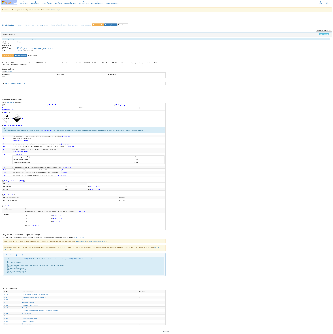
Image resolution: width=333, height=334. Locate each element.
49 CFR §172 (20, 50)
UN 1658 (6, 316)
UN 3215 (6, 302)
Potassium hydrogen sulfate (29, 318)
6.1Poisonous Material (7, 108)
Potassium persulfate (28, 321)
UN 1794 (6, 294)
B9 (3, 139)
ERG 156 (19, 47)
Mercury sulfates (26, 313)
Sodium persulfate (27, 324)
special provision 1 (81, 241)
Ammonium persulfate (28, 308)
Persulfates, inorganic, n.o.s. (30, 302)
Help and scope (55, 10)
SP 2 (18, 49)
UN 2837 (6, 300)
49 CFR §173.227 (95, 186)
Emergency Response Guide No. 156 (14, 83)
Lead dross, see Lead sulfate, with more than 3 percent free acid (40, 310)
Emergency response (42, 25)
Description (20, 25)
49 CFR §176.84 (57, 215)
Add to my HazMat (98, 24)
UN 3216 (6, 297)
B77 (4, 149)
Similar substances (86, 25)
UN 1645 (6, 313)
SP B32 (31, 49)
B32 (4, 147)
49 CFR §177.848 (79, 237)
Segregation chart (73, 25)
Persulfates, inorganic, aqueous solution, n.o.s (34, 297)
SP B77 (35, 49)
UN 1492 (6, 321)
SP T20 (40, 49)
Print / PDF (328, 30)
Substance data (29, 25)
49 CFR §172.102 (47, 130)
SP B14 (26, 49)
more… (55, 49)
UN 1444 (6, 308)
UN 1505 (6, 324)
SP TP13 (50, 49)
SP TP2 (45, 49)
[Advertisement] (44, 17)
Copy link (320, 30)
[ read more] (66, 136)
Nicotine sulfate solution (28, 316)
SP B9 (21, 49)
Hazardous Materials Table (58, 25)
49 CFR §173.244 (95, 189)
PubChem (9, 71)
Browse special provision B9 (20, 140)
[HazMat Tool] (9, 2)
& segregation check (111, 24)
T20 (4, 154)
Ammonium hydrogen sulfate (30, 305)
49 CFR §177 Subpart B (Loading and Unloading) (80, 258)
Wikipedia (25, 64)
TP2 (4, 167)
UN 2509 (6, 318)
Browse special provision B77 (20, 151)
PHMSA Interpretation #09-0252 (97, 241)
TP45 (4, 175)
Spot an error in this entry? (8, 53)
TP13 (4, 170)
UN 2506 (6, 305)
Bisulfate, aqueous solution (29, 300)
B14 (4, 144)
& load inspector (123, 24)
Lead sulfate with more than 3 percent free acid (35, 294)
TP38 (4, 172)
